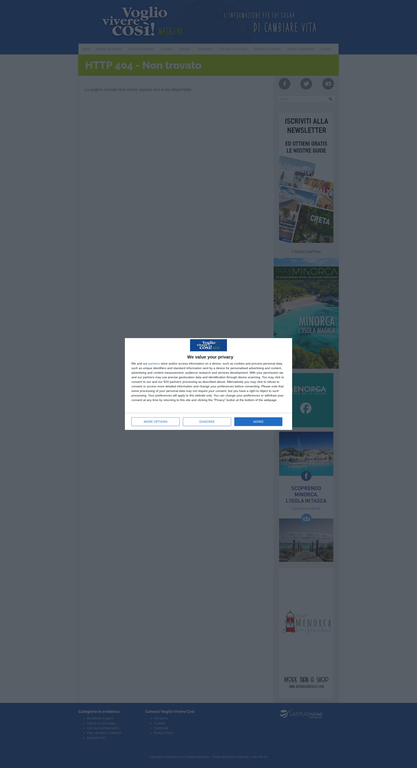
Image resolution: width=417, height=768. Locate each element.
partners (154, 363)
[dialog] (208, 384)
